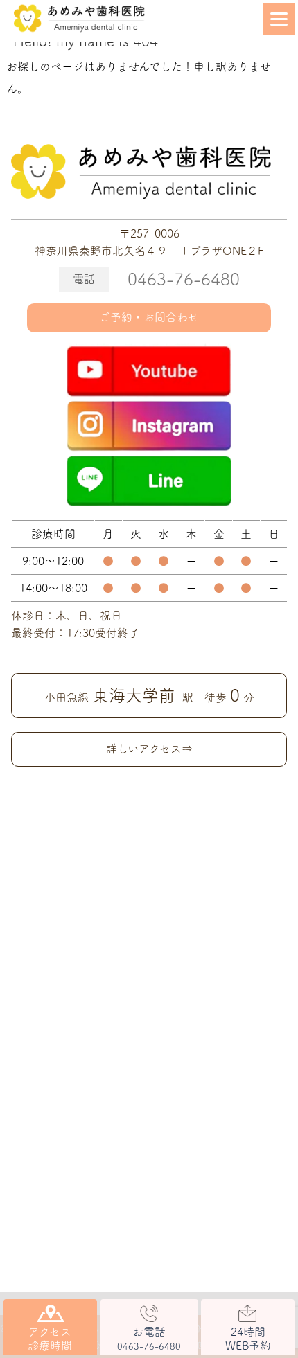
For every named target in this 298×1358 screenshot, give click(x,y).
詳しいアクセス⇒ (149, 748)
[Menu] (279, 19)
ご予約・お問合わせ (149, 317)
